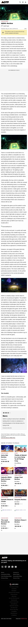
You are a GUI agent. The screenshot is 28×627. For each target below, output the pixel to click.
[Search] (20, 2)
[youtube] (15, 566)
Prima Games (14, 594)
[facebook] (12, 566)
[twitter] (9, 566)
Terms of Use (16, 578)
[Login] (25, 2)
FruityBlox (14, 611)
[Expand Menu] (22, 2)
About (2, 572)
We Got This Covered (14, 598)
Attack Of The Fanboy (14, 592)
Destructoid (14, 600)
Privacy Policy (4, 578)
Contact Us (16, 572)
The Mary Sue (14, 607)
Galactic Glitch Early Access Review (6, 479)
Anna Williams (18, 463)
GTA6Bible (14, 615)
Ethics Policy (16, 574)
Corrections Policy (5, 574)
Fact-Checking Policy (6, 576)
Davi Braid (3, 483)
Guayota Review (20, 499)
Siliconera (14, 596)
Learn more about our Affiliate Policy (8, 437)
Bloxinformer (14, 613)
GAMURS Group (24, 618)
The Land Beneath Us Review (5, 522)
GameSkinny (14, 603)
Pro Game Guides (14, 586)
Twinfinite (14, 588)
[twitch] (5, 566)
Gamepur (14, 590)
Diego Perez (4, 459)
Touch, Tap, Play (14, 609)
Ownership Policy (17, 576)
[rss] (2, 566)
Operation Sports (14, 605)
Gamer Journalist (14, 602)
